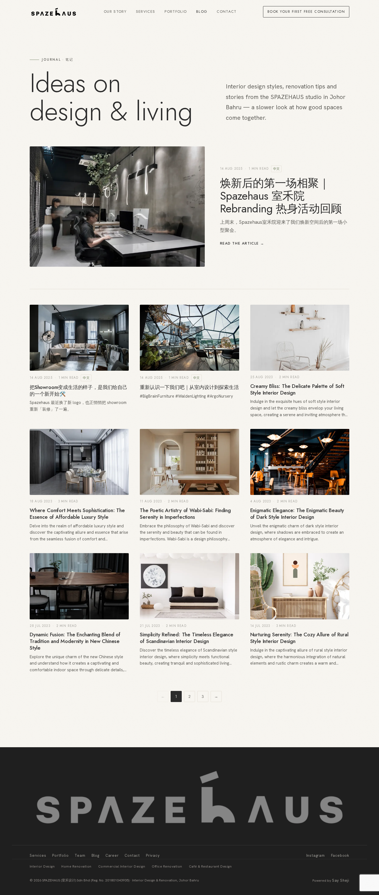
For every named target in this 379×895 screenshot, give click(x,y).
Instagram (315, 855)
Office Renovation (167, 866)
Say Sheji (340, 880)
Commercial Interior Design (121, 866)
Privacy (153, 855)
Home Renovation (76, 866)
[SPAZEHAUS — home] (53, 11)
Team (80, 855)
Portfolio (176, 11)
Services (145, 11)
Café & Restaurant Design (210, 866)
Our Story (115, 11)
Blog (201, 11)
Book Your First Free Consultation (306, 11)
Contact (226, 11)
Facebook (340, 855)
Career (112, 855)
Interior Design (42, 866)
